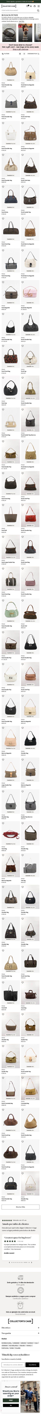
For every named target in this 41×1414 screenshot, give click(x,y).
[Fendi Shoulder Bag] (11, 69)
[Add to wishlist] (3, 59)
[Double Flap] (30, 1024)
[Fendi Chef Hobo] (30, 101)
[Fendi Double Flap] (30, 197)
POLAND (17, 1348)
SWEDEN (23, 1343)
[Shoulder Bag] (30, 738)
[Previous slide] (9, 1262)
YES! (11, 1400)
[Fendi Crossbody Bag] (11, 1088)
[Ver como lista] (24, 53)
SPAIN (12, 1348)
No (11, 1405)
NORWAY (30, 1343)
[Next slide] (31, 1262)
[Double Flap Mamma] (30, 801)
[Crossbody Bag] (30, 1088)
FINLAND (22, 1345)
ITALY (36, 1343)
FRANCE (29, 1345)
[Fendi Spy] (30, 356)
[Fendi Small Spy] (11, 1120)
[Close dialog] (38, 1383)
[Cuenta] (31, 6)
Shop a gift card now (20, 49)
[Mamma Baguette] (30, 706)
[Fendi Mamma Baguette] (30, 69)
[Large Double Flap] (11, 770)
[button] (14, 1262)
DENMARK (16, 1343)
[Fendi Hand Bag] (11, 229)
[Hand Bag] (11, 833)
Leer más (21, 21)
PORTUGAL (5, 1348)
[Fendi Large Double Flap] (11, 547)
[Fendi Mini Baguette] (30, 292)
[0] (27, 6)
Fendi (3, 83)
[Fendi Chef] (30, 610)
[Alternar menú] (38, 6)
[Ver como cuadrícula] (20, 53)
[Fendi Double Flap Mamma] (30, 419)
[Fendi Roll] (11, 515)
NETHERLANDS (13, 1345)
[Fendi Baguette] (11, 292)
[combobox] (20, 10)
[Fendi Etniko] (11, 197)
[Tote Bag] (30, 865)
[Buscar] (38, 10)
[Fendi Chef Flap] (30, 483)
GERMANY (5, 1345)
